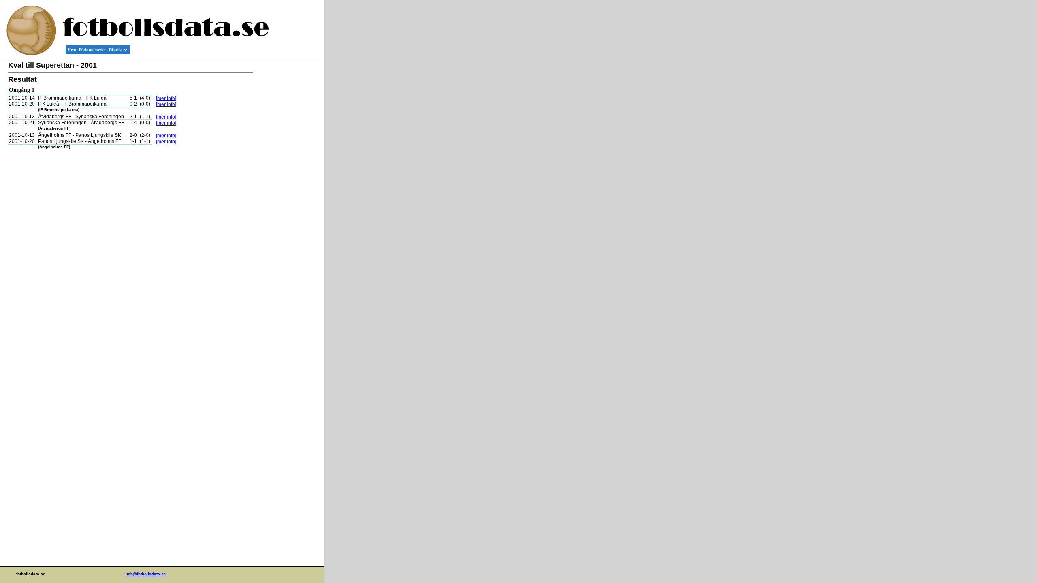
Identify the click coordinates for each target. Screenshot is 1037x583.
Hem (72, 49)
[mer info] (166, 98)
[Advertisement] (287, 184)
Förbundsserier (92, 49)
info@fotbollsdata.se (146, 574)
